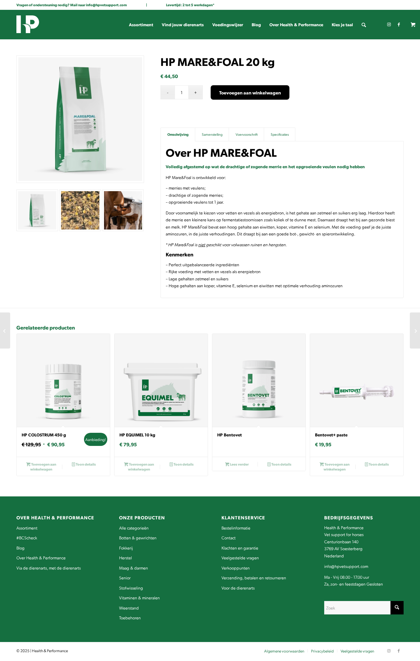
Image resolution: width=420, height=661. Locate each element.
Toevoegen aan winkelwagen (250, 92)
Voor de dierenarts (238, 588)
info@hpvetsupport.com (106, 4)
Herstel (125, 557)
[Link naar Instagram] (389, 24)
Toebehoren (130, 617)
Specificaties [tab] (280, 134)
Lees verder (239, 464)
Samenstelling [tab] (212, 134)
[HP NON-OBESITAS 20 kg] (5, 330)
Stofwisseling (131, 588)
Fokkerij (126, 548)
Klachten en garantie (239, 548)
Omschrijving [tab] (178, 134)
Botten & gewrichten (138, 537)
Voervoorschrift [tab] (247, 134)
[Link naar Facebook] (399, 24)
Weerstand (129, 608)
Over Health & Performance (41, 557)
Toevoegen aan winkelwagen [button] (43, 466)
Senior (125, 577)
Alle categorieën (134, 528)
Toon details (85, 464)
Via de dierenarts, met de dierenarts (48, 568)
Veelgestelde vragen (240, 557)
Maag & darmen (133, 568)
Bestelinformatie (235, 528)
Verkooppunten (235, 568)
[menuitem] (141, 24)
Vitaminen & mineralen (139, 597)
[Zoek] (363, 24)
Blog (20, 548)
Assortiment (26, 528)
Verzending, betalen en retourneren (253, 577)
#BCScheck (26, 537)
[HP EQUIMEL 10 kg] (415, 330)
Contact (228, 537)
